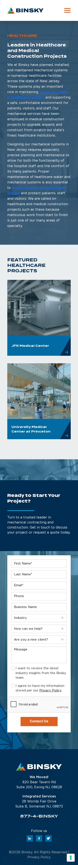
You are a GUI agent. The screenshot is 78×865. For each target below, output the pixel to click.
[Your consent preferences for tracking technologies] (71, 858)
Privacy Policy (50, 690)
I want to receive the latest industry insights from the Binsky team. (41, 673)
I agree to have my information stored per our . (40, 688)
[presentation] (39, 704)
